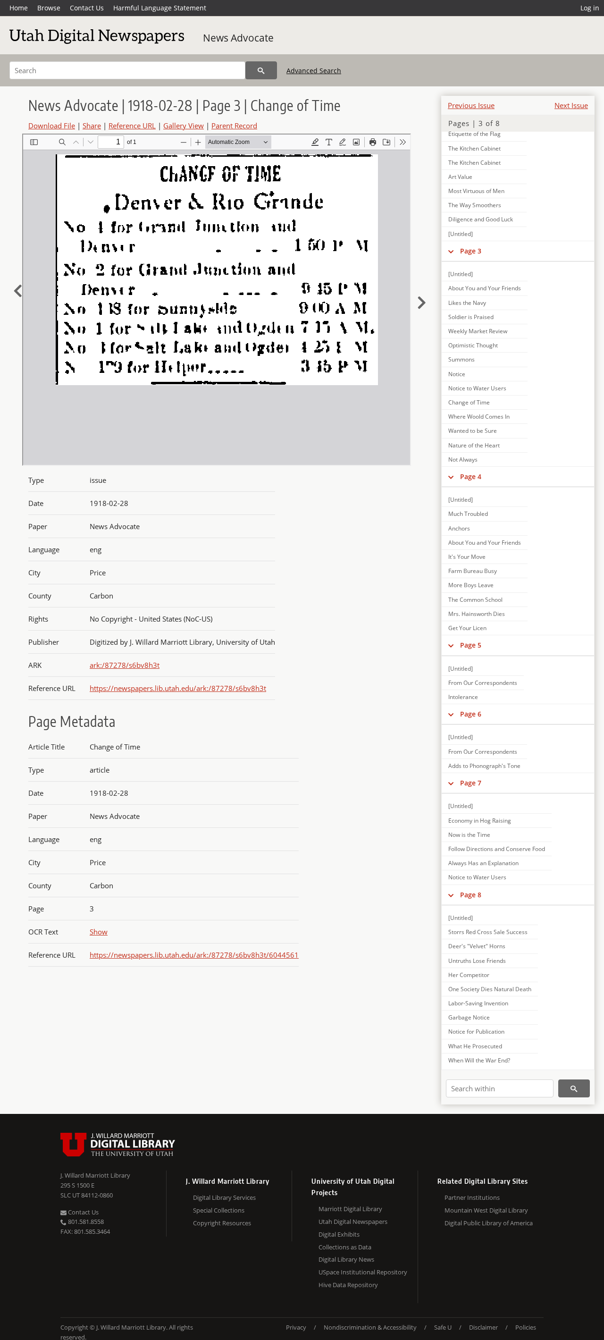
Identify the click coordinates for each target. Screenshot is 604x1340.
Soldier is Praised (471, 317)
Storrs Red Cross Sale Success (488, 932)
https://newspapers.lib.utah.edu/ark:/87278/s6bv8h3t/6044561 (194, 955)
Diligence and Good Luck (480, 219)
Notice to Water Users (477, 388)
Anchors (459, 528)
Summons (461, 359)
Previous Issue (471, 105)
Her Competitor (468, 975)
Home (18, 7)
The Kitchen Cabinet (474, 148)
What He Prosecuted (475, 1046)
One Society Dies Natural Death (489, 989)
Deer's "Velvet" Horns (476, 946)
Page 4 (470, 476)
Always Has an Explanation (483, 863)
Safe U (443, 1327)
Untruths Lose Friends (477, 961)
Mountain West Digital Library (486, 1210)
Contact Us (87, 7)
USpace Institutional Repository (363, 1272)
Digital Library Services (224, 1197)
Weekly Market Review (477, 331)
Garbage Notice (469, 1017)
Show (99, 931)
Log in (589, 7)
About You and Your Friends (484, 288)
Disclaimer (483, 1327)
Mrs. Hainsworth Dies (476, 614)
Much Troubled (468, 514)
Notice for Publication (476, 1032)
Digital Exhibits (339, 1234)
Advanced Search (313, 70)
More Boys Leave (471, 585)
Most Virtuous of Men (476, 191)
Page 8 (470, 894)
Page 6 (470, 713)
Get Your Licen (467, 628)
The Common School (475, 600)
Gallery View (183, 125)
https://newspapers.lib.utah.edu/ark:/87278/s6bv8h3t (178, 688)
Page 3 (470, 250)
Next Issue (571, 105)
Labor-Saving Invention (478, 1003)
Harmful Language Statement (159, 7)
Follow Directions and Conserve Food (496, 849)
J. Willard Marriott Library (95, 1175)
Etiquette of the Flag (474, 134)
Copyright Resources (222, 1223)
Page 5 (470, 645)
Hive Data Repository (348, 1285)
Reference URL (132, 125)
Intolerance (463, 697)
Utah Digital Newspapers (353, 1221)
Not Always (463, 459)
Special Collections (218, 1210)
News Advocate (238, 37)
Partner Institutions (472, 1197)
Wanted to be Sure (472, 431)
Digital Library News (346, 1259)
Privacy (296, 1327)
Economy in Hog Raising (479, 821)
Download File (51, 125)
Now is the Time (469, 835)
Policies (525, 1327)
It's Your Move (467, 557)
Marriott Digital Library (350, 1209)
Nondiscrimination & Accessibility (370, 1327)
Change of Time (469, 402)
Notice (456, 374)
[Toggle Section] (451, 251)
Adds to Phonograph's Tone (484, 766)
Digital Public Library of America (489, 1223)
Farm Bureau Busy (472, 571)
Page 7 (470, 782)
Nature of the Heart (474, 445)
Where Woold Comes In (479, 417)
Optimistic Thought (473, 345)
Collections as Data (345, 1247)
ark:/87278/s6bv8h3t (124, 665)
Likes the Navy (467, 303)
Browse (48, 7)
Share (92, 125)
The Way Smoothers (474, 205)
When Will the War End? (479, 1060)
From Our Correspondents (482, 683)
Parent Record (234, 125)
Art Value (460, 177)
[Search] (261, 70)
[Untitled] (460, 234)
